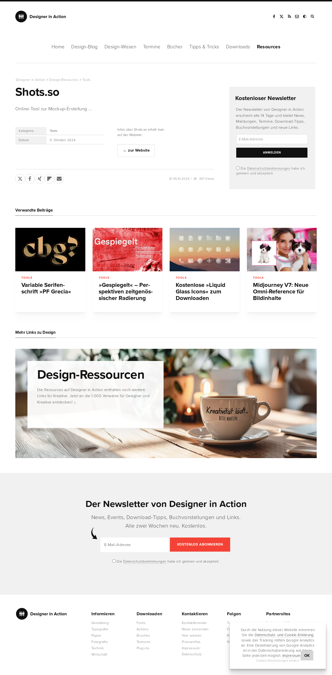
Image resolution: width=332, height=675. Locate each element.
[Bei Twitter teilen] (20, 177)
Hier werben (192, 635)
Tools (86, 80)
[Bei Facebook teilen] (30, 177)
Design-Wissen (120, 47)
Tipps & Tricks (204, 47)
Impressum (291, 655)
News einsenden (195, 629)
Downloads (238, 47)
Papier (96, 635)
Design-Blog (84, 47)
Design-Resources (64, 80)
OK (307, 655)
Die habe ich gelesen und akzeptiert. (168, 561)
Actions (143, 629)
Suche (312, 16)
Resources (269, 47)
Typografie (99, 629)
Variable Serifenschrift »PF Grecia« (46, 288)
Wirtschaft (99, 654)
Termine (151, 47)
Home (58, 47)
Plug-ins (143, 648)
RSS (289, 16)
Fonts (141, 623)
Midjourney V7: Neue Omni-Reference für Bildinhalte (280, 292)
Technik (97, 648)
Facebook (273, 16)
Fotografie (99, 642)
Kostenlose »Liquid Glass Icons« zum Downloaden (200, 292)
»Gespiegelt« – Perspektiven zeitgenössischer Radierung (126, 292)
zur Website (139, 150)
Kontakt (297, 16)
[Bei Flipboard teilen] (49, 177)
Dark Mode (305, 16)
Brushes (143, 635)
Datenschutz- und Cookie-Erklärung (284, 635)
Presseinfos (191, 642)
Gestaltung (100, 623)
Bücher (175, 47)
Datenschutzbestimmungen (268, 168)
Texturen (143, 642)
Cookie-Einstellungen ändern (278, 661)
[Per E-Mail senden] (59, 177)
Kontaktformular (194, 623)
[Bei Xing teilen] (39, 177)
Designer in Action (40, 16)
